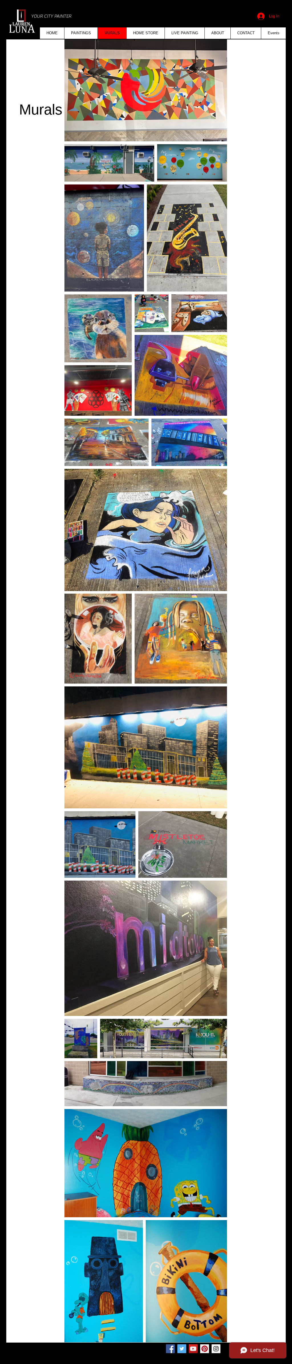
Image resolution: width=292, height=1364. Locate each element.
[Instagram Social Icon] (216, 1348)
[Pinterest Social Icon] (204, 1348)
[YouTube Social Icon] (193, 1348)
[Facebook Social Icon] (170, 1348)
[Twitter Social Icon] (181, 1348)
